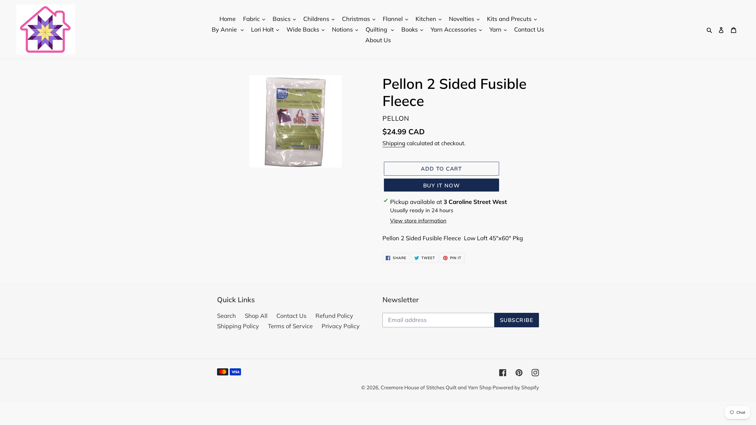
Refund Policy (334, 315)
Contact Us (291, 315)
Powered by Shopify (516, 387)
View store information (418, 220)
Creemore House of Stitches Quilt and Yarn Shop (437, 387)
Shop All (256, 315)
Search (226, 315)
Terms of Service (290, 326)
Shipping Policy (238, 326)
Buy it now (441, 185)
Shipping (393, 143)
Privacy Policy (341, 326)
